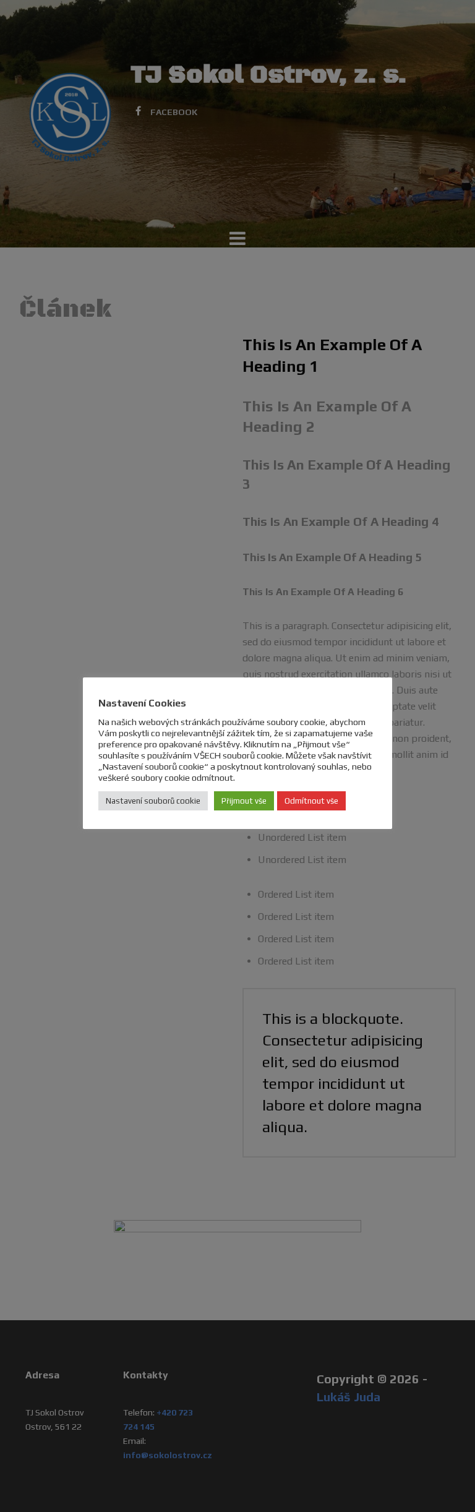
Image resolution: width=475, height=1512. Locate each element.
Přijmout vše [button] (244, 800)
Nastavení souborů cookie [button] (153, 800)
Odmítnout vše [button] (311, 800)
